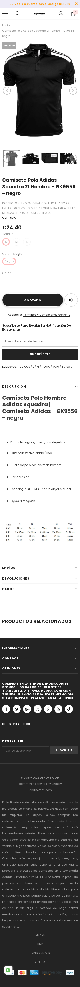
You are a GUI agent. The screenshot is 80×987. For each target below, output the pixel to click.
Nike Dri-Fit (36, 877)
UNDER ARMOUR (40, 953)
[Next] (73, 91)
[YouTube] (58, 709)
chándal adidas (36, 852)
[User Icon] (61, 13)
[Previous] (7, 91)
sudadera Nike (34, 833)
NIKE (40, 944)
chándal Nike (11, 852)
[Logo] (39, 13)
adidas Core (45, 821)
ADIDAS (40, 935)
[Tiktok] (69, 709)
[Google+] (27, 709)
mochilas (31, 889)
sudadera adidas (65, 833)
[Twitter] (17, 709)
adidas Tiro (27, 821)
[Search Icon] (18, 13)
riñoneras (23, 895)
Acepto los (15, 315)
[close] (76, 4)
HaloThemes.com (40, 790)
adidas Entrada (66, 821)
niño (74, 852)
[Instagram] (38, 709)
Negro (9, 261)
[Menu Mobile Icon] (5, 13)
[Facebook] (6, 709)
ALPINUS (40, 962)
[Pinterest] (48, 709)
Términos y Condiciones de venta (46, 315)
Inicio (6, 25)
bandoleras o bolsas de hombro (54, 895)
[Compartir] (71, 300)
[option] (40, 90)
